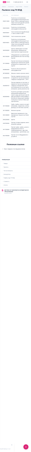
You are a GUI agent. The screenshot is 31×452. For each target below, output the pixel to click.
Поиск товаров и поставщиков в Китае (14, 149)
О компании (11, 6)
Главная (4, 6)
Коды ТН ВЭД (19, 6)
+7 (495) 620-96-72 (18, 2)
